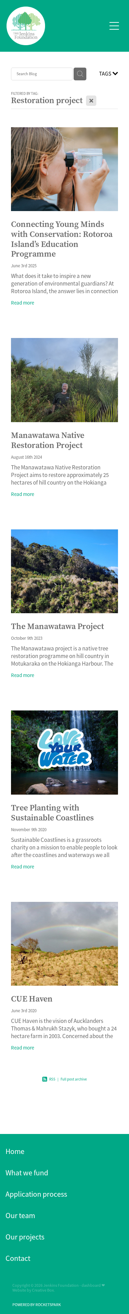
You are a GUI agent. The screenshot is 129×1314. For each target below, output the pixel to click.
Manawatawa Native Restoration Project (47, 440)
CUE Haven (32, 998)
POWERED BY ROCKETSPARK (36, 1304)
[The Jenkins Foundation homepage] (56, 26)
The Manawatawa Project (57, 626)
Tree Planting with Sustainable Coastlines (52, 812)
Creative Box (43, 1290)
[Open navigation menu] (114, 26)
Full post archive (74, 1079)
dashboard (91, 1285)
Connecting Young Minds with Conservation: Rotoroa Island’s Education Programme (61, 239)
